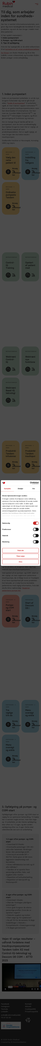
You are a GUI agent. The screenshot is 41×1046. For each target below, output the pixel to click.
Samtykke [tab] (7, 488)
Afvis (20, 562)
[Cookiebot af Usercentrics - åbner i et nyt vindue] (30, 483)
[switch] (36, 529)
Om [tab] (33, 488)
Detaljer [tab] (20, 488)
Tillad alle (20, 550)
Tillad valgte (20, 556)
